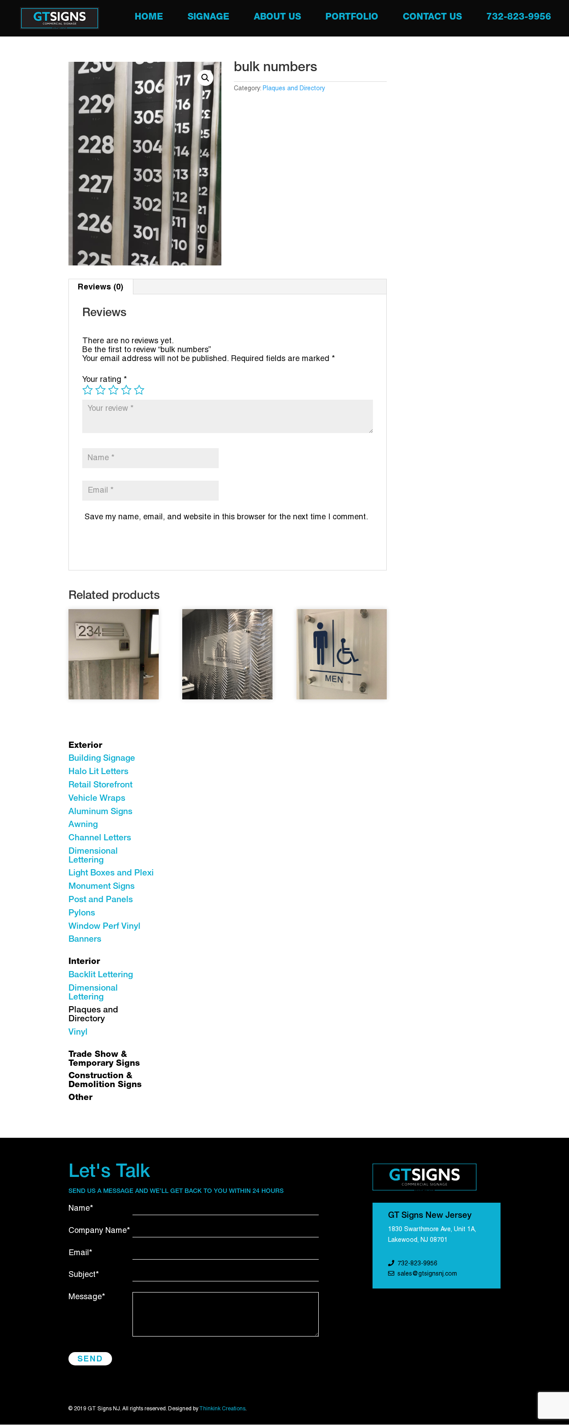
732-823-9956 (518, 18)
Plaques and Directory (294, 89)
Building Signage (101, 759)
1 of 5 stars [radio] (87, 390)
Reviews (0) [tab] (100, 286)
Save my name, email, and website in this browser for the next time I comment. (226, 517)
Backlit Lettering (100, 975)
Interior (84, 962)
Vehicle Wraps (96, 799)
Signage (208, 18)
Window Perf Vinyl (104, 927)
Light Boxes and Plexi (111, 873)
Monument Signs (101, 887)
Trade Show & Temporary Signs (104, 1059)
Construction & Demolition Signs (105, 1080)
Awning (83, 825)
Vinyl (78, 1032)
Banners (84, 939)
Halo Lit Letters (98, 772)
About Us (277, 18)
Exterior (85, 746)
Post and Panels (100, 900)
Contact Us (432, 18)
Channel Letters (99, 838)
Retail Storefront (100, 785)
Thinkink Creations (222, 1408)
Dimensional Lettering (93, 856)
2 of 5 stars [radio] (100, 390)
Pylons (81, 913)
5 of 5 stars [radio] (139, 390)
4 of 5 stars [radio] (126, 390)
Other (80, 1098)
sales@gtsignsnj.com (427, 1274)
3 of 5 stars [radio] (113, 390)
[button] (205, 78)
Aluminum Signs (100, 812)
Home (149, 18)
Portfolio (351, 18)
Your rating (104, 380)
